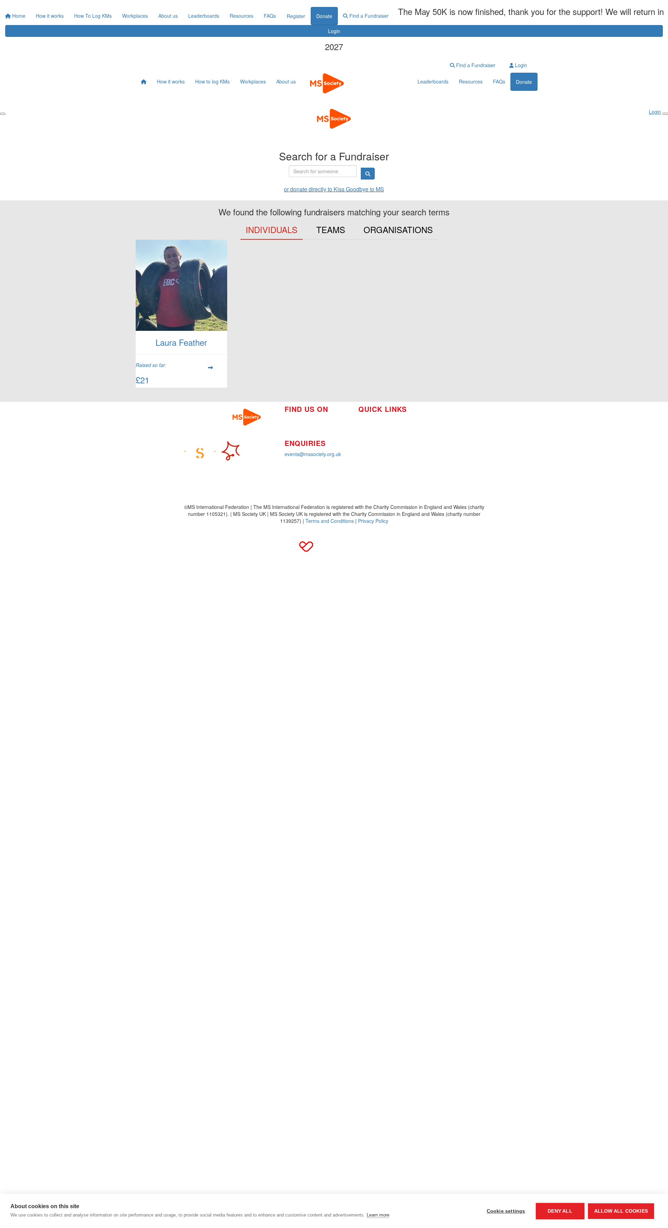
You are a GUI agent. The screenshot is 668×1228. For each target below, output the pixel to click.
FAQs (270, 15)
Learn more (378, 1215)
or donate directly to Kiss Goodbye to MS (334, 189)
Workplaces (135, 15)
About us (168, 15)
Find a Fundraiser (368, 15)
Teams (330, 229)
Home (18, 15)
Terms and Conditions (329, 520)
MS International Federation (454, 447)
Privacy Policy (373, 520)
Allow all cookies (621, 1211)
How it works (50, 15)
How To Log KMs (93, 15)
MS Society (436, 415)
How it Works (372, 419)
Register (296, 16)
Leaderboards (203, 15)
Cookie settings (506, 1211)
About (364, 440)
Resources (241, 15)
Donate (324, 16)
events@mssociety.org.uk (313, 453)
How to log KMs (212, 81)
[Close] (665, 114)
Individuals (271, 229)
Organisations (398, 229)
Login (334, 30)
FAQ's (430, 436)
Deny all (560, 1211)
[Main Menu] (3, 114)
